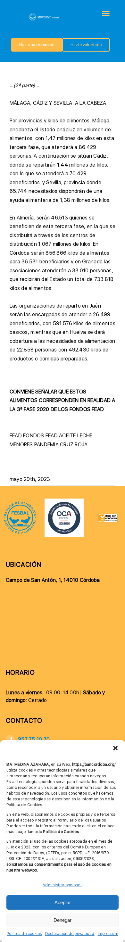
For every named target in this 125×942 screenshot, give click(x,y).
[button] (115, 748)
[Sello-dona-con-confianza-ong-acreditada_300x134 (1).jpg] (108, 516)
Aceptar (62, 902)
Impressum (108, 933)
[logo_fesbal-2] (20, 503)
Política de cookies (24, 933)
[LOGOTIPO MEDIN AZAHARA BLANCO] (44, 15)
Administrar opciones (62, 885)
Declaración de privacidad (70, 933)
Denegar (62, 920)
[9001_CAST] (64, 501)
